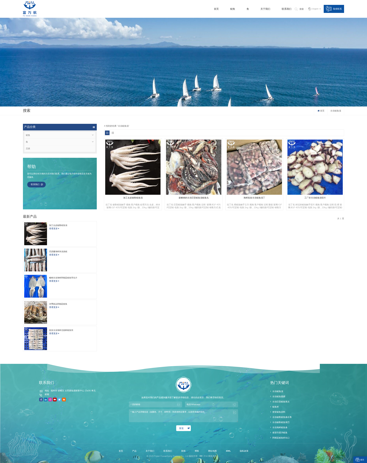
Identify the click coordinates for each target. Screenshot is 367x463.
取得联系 (337, 9)
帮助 (31, 167)
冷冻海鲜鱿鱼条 (279, 427)
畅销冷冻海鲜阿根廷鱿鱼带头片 (63, 277)
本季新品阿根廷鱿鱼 (58, 304)
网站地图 (212, 451)
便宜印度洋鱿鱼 (279, 432)
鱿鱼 (232, 8)
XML (228, 451)
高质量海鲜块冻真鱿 (58, 251)
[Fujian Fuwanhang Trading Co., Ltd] (30, 9)
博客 (197, 451)
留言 (362, 460)
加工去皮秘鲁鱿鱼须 (58, 225)
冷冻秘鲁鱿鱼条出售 (282, 417)
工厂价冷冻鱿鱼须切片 (315, 197)
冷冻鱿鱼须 (277, 391)
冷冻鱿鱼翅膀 (278, 396)
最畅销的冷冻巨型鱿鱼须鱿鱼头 (194, 197)
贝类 (28, 148)
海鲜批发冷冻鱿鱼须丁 (254, 197)
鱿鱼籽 (275, 407)
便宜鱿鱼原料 (278, 412)
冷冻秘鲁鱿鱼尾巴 (281, 422)
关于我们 (265, 8)
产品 (134, 451)
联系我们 (286, 8)
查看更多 (53, 228)
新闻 (183, 451)
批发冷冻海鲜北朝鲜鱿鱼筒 (61, 330)
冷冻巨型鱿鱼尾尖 (281, 401)
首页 (216, 8)
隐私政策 (244, 451)
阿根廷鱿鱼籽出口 (281, 437)
